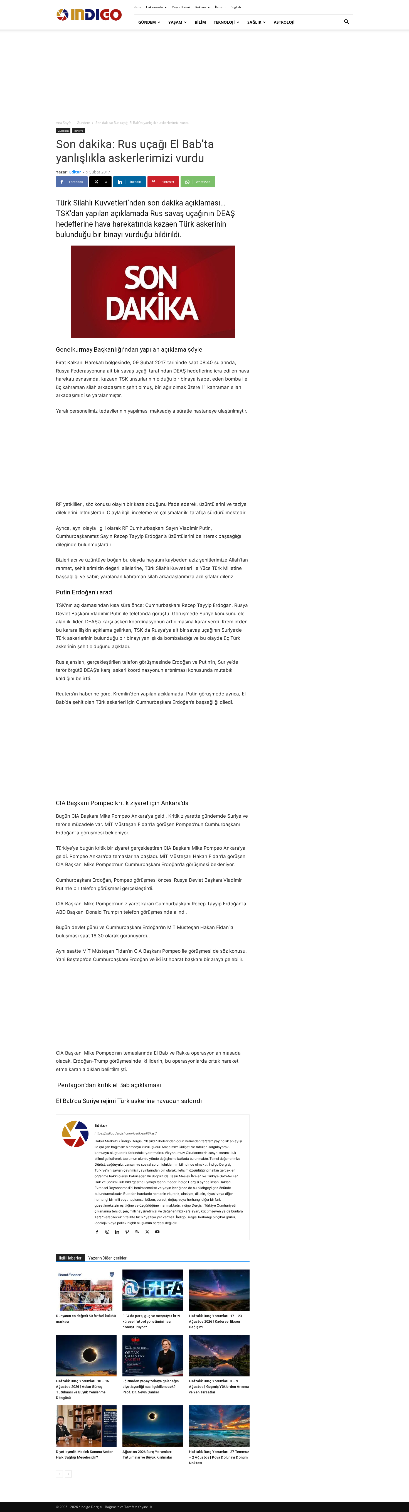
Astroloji (284, 22)
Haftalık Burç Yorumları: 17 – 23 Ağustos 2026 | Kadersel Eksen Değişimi (215, 1321)
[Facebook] (99, 1232)
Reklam (200, 7)
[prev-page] (59, 1474)
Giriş (137, 7)
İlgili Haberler (70, 1258)
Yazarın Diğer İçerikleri (107, 1258)
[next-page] (68, 1474)
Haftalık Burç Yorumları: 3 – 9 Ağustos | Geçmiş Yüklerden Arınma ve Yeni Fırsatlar (219, 1386)
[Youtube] (159, 1232)
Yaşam (175, 22)
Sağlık (254, 22)
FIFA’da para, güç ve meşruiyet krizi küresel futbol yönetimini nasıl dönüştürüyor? (151, 1321)
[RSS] (139, 1232)
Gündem (147, 22)
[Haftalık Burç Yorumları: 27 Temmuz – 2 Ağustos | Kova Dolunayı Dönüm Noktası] (219, 1426)
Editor (75, 172)
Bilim (200, 22)
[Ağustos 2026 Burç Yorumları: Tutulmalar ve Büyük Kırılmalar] (152, 1426)
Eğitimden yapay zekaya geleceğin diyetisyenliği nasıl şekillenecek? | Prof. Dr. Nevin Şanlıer (150, 1386)
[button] (346, 22)
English (236, 7)
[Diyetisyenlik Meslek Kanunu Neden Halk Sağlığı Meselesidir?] (86, 1426)
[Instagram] (109, 1232)
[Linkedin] (119, 1232)
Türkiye (78, 131)
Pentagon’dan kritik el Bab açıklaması (109, 1085)
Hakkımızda (154, 7)
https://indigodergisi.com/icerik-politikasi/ (126, 1133)
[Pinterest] (129, 1232)
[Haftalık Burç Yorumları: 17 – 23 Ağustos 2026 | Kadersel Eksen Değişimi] (219, 1290)
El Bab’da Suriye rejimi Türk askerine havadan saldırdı (129, 1100)
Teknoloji (224, 22)
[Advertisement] (204, 75)
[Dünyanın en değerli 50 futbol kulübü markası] (86, 1290)
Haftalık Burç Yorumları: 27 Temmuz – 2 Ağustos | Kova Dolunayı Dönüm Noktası (219, 1457)
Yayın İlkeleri (181, 7)
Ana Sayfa (64, 122)
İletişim (220, 7)
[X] (149, 1232)
